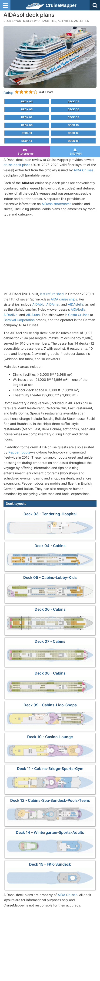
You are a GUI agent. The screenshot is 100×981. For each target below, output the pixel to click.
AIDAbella (78, 309)
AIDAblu (38, 304)
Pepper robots (19, 452)
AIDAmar (52, 304)
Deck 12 (73, 133)
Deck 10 (73, 125)
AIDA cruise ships (64, 299)
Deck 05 (27, 109)
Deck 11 (27, 133)
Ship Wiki (75, 153)
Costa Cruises (78, 315)
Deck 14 (26, 141)
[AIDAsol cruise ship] (50, 56)
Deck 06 (73, 109)
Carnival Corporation (19, 320)
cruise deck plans (16, 165)
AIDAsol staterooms (56, 204)
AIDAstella (75, 304)
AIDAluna (33, 315)
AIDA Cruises (83, 170)
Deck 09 (27, 125)
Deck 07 (27, 117)
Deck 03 (27, 101)
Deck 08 (73, 117)
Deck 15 (73, 141)
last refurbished (52, 294)
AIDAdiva (10, 315)
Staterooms (25, 153)
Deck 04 (73, 101)
